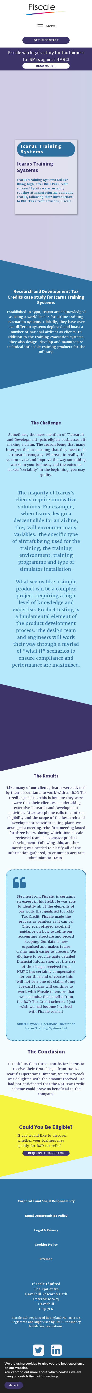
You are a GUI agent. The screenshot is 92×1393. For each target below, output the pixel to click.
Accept (13, 1385)
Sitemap (46, 1259)
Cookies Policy (46, 1244)
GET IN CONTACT (46, 40)
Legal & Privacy (46, 1230)
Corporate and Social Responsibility (46, 1201)
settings (52, 1376)
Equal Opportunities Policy (46, 1216)
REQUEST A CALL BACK (46, 1153)
